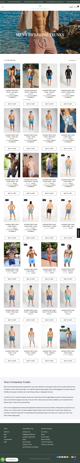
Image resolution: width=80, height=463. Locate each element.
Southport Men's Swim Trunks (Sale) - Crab (12, 270)
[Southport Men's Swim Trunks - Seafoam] (68, 254)
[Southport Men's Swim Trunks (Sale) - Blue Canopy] (68, 210)
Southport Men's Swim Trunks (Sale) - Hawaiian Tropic (68, 136)
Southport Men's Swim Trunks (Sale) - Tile (12, 180)
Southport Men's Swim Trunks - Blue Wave (49, 136)
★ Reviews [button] (78, 233)
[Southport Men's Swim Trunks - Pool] (68, 295)
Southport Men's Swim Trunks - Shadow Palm (68, 91)
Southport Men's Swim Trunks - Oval (12, 352)
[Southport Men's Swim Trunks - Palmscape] (12, 295)
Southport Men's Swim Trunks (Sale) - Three (49, 180)
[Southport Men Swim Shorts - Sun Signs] (12, 75)
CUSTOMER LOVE (28, 428)
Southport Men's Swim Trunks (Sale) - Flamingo (30, 270)
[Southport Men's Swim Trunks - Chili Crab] (12, 120)
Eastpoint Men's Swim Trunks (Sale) (68, 352)
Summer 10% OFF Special (6, 1)
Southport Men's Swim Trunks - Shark (30, 136)
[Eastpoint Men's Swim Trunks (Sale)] (68, 336)
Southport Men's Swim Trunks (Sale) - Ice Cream (49, 270)
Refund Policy (45, 439)
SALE (5, 442)
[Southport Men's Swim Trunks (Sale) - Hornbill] (49, 210)
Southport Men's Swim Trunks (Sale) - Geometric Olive (68, 180)
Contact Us (26, 432)
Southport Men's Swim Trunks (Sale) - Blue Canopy (68, 225)
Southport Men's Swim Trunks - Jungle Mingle (31, 311)
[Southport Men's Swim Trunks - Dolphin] (31, 336)
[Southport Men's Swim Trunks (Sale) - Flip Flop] (31, 165)
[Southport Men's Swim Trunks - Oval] (12, 336)
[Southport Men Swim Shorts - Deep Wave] (31, 75)
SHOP (6, 428)
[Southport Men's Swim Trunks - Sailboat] (49, 336)
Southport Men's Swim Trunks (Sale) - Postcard (12, 225)
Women (6, 432)
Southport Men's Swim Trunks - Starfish (49, 91)
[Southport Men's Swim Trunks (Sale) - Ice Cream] (49, 254)
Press (43, 434)
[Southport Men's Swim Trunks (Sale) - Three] (49, 165)
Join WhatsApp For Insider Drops (47, 1)
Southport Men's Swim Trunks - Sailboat (49, 352)
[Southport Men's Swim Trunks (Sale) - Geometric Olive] (68, 165)
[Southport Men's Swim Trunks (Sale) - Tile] (12, 165)
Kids (5, 437)
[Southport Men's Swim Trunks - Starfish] (49, 75)
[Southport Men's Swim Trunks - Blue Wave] (49, 120)
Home (5, 13)
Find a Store (45, 437)
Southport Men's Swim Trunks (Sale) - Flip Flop (31, 180)
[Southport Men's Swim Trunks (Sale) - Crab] (12, 254)
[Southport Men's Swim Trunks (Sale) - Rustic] (31, 210)
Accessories (8, 439)
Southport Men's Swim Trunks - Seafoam (68, 270)
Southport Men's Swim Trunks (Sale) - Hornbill (49, 225)
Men (5, 434)
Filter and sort (11, 60)
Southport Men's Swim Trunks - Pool (68, 311)
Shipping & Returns (29, 434)
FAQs (24, 439)
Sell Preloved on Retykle (30, 447)
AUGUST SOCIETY (46, 428)
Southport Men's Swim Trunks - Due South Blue (49, 311)
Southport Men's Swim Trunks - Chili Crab (12, 136)
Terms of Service (46, 442)
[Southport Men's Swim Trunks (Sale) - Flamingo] (31, 254)
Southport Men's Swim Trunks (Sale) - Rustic (30, 225)
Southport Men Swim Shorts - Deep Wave (30, 91)
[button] (31, 448)
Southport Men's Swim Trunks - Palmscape (12, 311)
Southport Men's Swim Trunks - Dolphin (30, 352)
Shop (9, 13)
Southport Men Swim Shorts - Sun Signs (12, 91)
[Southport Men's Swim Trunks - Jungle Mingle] (31, 295)
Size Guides (26, 442)
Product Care (27, 444)
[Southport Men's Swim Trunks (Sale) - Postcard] (12, 210)
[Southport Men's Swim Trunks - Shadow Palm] (68, 75)
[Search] (74, 7)
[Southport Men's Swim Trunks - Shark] (31, 120)
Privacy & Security (47, 444)
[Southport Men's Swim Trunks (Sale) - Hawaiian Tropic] (68, 120)
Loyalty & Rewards (29, 437)
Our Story (44, 432)
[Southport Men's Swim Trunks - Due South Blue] (49, 295)
